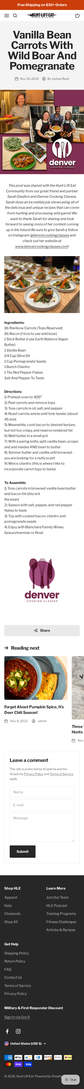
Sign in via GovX (17, 1017)
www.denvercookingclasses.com (41, 246)
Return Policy (14, 961)
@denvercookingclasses (49, 235)
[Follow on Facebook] (7, 1031)
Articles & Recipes (60, 930)
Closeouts (12, 914)
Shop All (11, 922)
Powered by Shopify (48, 1076)
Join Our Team (57, 897)
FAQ (7, 969)
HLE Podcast (56, 906)
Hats (8, 906)
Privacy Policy (33, 774)
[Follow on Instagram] (18, 1031)
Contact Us (13, 977)
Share (45, 630)
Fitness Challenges (61, 922)
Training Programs (61, 914)
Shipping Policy (16, 953)
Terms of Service (61, 774)
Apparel (10, 897)
